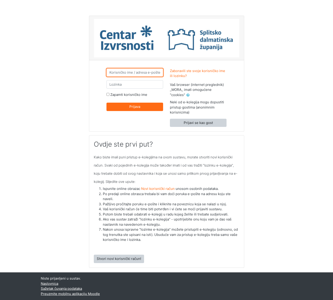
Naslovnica (49, 283)
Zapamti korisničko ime (128, 94)
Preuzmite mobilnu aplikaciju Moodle (70, 294)
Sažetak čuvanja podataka (61, 288)
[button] (189, 95)
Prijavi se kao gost (198, 123)
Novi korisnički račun (158, 188)
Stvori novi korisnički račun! (119, 258)
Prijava (134, 106)
